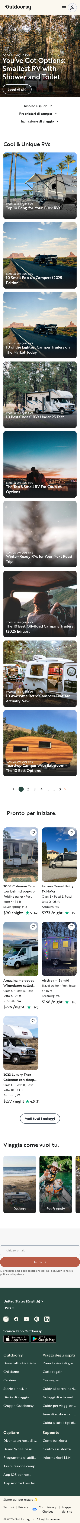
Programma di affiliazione (24, 1457)
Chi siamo (11, 1371)
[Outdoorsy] (18, 8)
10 (59, 789)
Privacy (23, 1507)
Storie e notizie (15, 1388)
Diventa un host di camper (24, 1440)
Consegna (51, 1380)
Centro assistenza (57, 1449)
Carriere (9, 1380)
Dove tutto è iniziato (19, 1363)
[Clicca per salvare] (33, 832)
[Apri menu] (69, 7)
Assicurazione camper (20, 1466)
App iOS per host (17, 1474)
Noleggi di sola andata (60, 1397)
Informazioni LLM (57, 1457)
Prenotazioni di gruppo (61, 1363)
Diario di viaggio (16, 1397)
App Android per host (20, 1483)
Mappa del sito (67, 1509)
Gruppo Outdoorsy (18, 1405)
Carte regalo (53, 1371)
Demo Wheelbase (17, 1449)
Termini (8, 1507)
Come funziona (55, 1440)
